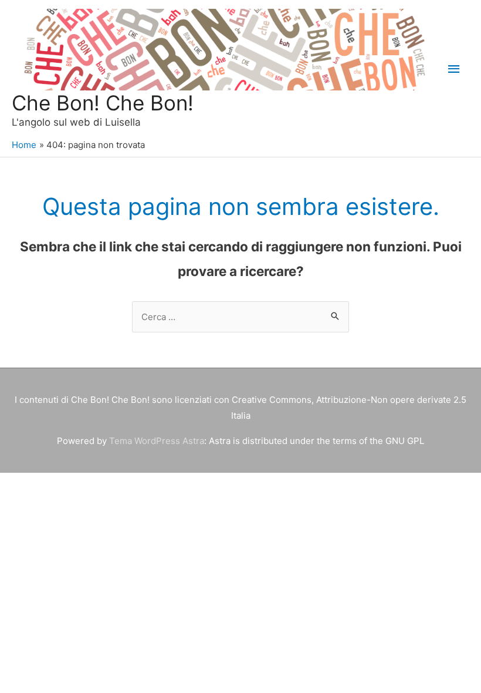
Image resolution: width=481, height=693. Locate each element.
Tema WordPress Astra (156, 440)
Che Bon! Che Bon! (103, 102)
